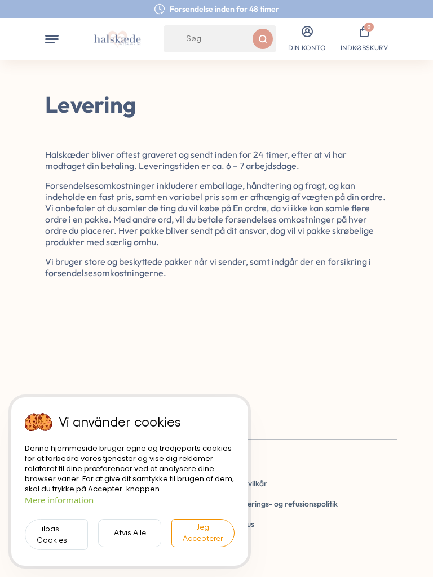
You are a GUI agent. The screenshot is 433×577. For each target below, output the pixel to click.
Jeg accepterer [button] (203, 533)
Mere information (59, 499)
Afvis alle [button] (130, 533)
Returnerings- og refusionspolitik (281, 504)
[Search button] (263, 39)
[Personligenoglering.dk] (117, 39)
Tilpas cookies (52, 534)
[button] (52, 38)
